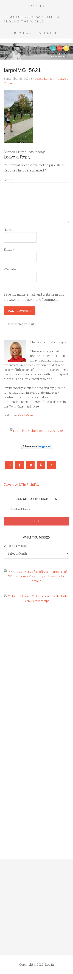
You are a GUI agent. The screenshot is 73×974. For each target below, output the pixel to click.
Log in (49, 964)
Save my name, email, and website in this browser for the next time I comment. (34, 297)
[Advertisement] (18, 667)
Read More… (26, 415)
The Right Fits (36, 51)
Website (10, 269)
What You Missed (15, 545)
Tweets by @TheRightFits (21, 484)
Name (9, 229)
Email (9, 249)
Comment (12, 180)
